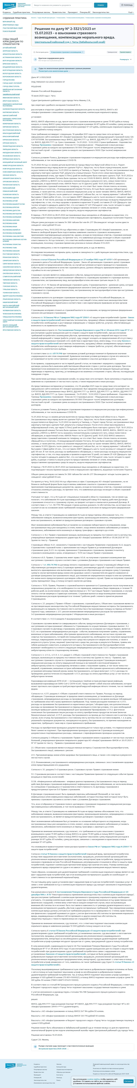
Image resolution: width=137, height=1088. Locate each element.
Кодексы (7, 12)
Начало (33, 17)
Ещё (130, 12)
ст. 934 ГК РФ (50, 565)
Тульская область (10, 289)
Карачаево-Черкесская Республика (12, 119)
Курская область (9, 143)
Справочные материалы (64, 1069)
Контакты (60, 1075)
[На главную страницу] (16, 6)
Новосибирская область (13, 172)
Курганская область (11, 140)
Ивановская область (11, 98)
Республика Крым (10, 227)
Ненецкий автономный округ (15, 162)
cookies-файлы (93, 1079)
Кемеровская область (12, 124)
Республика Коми (10, 223)
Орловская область (11, 182)
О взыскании (61, 17)
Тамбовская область (11, 280)
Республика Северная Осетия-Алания (15, 240)
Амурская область (10, 51)
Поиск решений (9, 31)
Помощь (128, 5)
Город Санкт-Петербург (12, 83)
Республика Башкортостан (14, 204)
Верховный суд (9, 22)
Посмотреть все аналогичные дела (54, 71)
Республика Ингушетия (12, 214)
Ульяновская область (12, 299)
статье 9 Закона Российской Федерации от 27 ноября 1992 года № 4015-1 (76, 259)
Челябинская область (12, 310)
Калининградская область (14, 109)
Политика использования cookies (104, 1071)
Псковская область (11, 194)
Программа (45, 145)
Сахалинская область (12, 267)
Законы (59, 1064)
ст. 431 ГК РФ (55, 353)
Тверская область (10, 283)
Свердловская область (12, 270)
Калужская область (11, 112)
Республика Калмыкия (12, 217)
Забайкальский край (11, 94)
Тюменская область (11, 293)
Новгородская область (12, 169)
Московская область (11, 156)
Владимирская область (12, 67)
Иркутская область (11, 101)
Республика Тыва (10, 248)
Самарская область (11, 260)
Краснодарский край (11, 133)
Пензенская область (11, 185)
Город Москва (9, 80)
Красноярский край (11, 137)
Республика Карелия (11, 220)
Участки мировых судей (13, 28)
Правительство (59, 12)
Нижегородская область (13, 165)
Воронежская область (12, 77)
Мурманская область (11, 159)
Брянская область (10, 64)
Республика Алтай (10, 201)
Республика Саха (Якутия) (13, 236)
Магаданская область (12, 153)
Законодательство (101, 12)
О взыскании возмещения (75, 17)
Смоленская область (11, 273)
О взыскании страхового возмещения (98, 17)
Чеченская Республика (12, 314)
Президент (73, 12)
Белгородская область (12, 61)
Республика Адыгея (11, 198)
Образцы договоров (63, 1072)
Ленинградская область (13, 146)
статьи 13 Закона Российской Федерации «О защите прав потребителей (84, 930)
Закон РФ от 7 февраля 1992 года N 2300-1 (108, 846)
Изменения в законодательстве (44, 1083)
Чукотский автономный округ (13, 321)
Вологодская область (12, 73)
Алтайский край (9, 48)
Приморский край (10, 191)
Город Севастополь (11, 86)
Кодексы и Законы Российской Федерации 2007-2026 (111, 1074)
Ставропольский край (12, 277)
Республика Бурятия (11, 207)
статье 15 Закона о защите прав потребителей (63, 854)
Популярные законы (41, 12)
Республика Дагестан (11, 211)
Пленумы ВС (85, 12)
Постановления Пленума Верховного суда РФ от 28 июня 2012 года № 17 (94, 330)
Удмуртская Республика (12, 296)
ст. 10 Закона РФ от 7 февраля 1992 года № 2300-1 (64, 317)
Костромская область (12, 130)
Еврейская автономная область (12, 90)
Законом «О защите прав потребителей (65, 954)
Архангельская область (12, 54)
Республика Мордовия (12, 233)
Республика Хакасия (11, 251)
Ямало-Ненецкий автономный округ (11, 326)
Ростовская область (11, 254)
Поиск (101, 5)
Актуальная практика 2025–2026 (54, 1049)
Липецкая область (10, 149)
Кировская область (11, 127)
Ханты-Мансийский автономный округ (11, 306)
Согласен (128, 1081)
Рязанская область (11, 257)
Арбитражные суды (11, 25)
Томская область (10, 286)
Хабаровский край (10, 302)
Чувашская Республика (12, 317)
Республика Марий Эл (11, 230)
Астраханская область (12, 57)
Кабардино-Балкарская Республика (12, 105)
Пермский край (9, 188)
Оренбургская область (12, 178)
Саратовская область (11, 264)
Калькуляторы (61, 1067)
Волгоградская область (13, 70)
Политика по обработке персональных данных (108, 1068)
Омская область (9, 175)
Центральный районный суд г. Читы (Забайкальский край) (70, 42)
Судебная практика (21, 12)
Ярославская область (12, 330)
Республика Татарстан (12, 244)
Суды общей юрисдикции (46, 17)
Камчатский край (10, 115)
